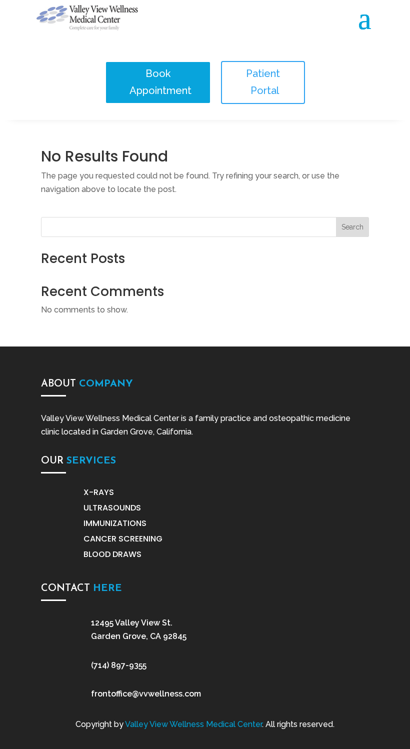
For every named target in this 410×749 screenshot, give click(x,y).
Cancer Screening (123, 538)
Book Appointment (161, 82)
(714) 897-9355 (118, 665)
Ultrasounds (112, 508)
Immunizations (115, 523)
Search (353, 227)
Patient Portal (263, 82)
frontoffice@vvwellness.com (146, 693)
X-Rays (99, 492)
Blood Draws (113, 554)
